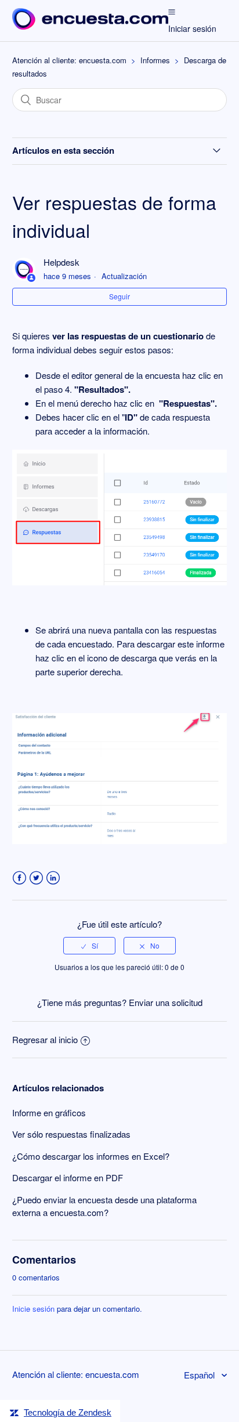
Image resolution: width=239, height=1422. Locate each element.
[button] (171, 11)
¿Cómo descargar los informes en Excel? (90, 1156)
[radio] (89, 945)
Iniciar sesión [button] (192, 28)
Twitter (36, 878)
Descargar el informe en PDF (67, 1177)
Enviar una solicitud (165, 1002)
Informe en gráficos (49, 1112)
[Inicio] (90, 26)
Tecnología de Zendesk (67, 1412)
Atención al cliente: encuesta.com (69, 60)
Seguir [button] (119, 296)
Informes (155, 60)
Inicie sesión (33, 1308)
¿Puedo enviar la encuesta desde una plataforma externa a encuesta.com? (104, 1206)
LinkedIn (53, 878)
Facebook (19, 878)
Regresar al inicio (45, 1039)
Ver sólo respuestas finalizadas (71, 1134)
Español (200, 1375)
